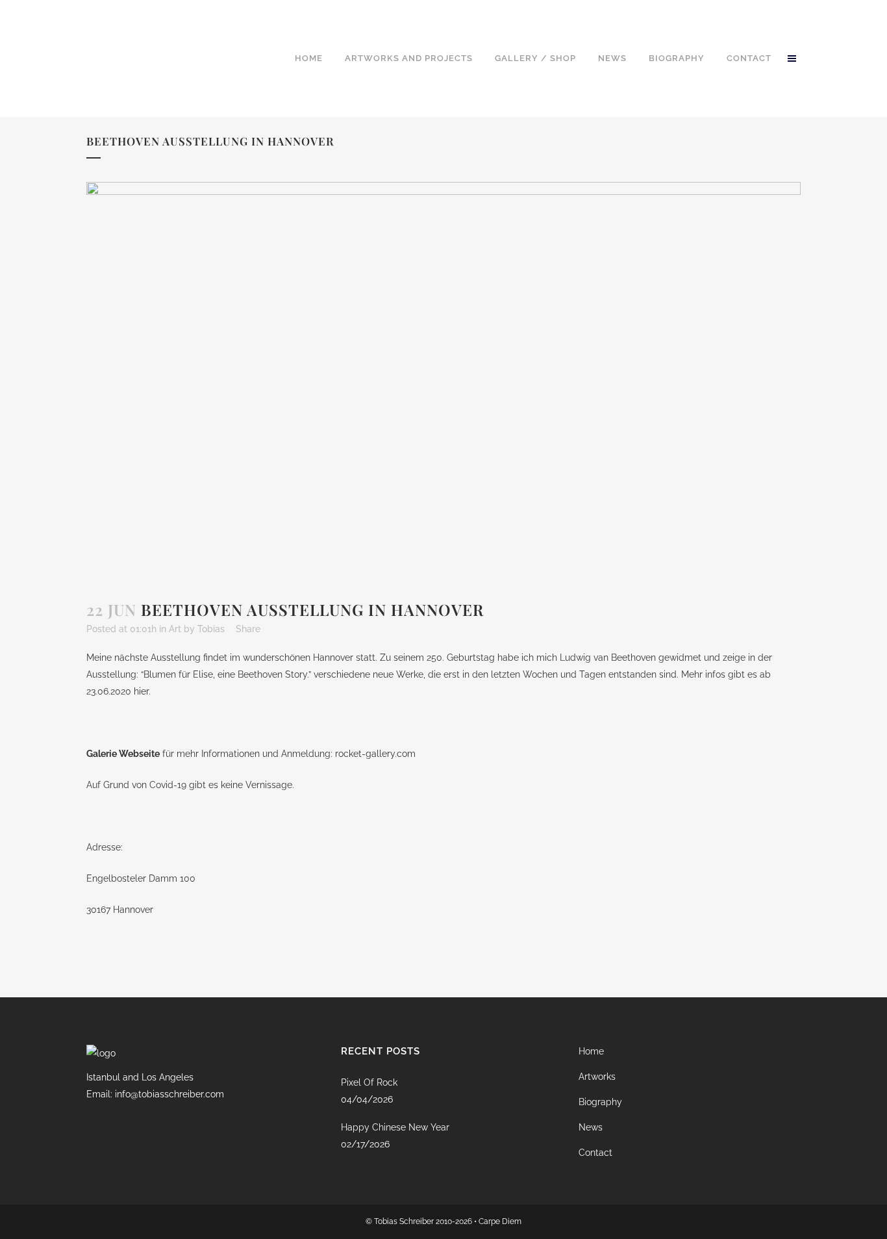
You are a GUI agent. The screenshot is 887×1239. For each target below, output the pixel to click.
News (591, 1127)
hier (141, 691)
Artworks (597, 1076)
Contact (595, 1152)
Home (591, 1051)
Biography (600, 1102)
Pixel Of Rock (369, 1082)
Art (175, 629)
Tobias (211, 629)
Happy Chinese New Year (395, 1127)
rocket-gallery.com (375, 753)
